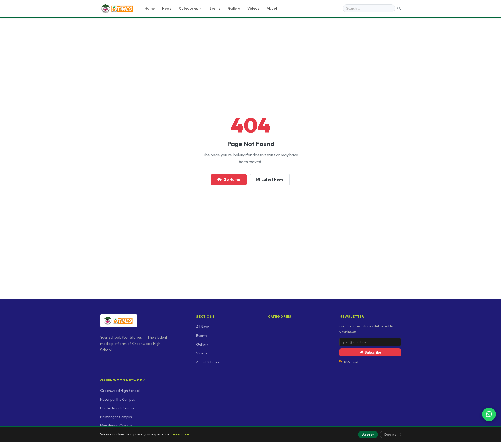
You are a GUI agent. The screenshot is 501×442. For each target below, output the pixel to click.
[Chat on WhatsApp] (489, 414)
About (272, 8)
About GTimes (207, 362)
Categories (188, 8)
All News (203, 326)
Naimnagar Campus (116, 417)
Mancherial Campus (116, 425)
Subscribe (373, 352)
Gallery (234, 8)
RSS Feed (351, 362)
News (166, 8)
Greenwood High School (120, 390)
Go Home (231, 179)
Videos (253, 8)
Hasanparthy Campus (117, 399)
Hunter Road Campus (117, 408)
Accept (368, 434)
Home (150, 8)
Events (214, 8)
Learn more (180, 434)
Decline (390, 434)
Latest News (272, 179)
